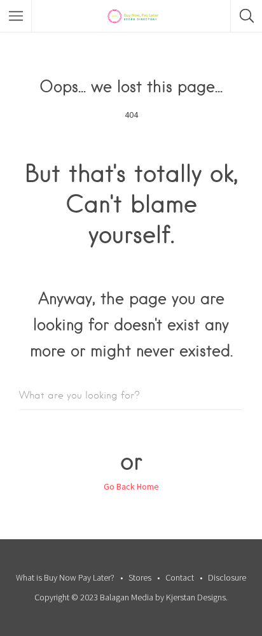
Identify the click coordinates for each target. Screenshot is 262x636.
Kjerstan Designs (196, 597)
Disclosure (227, 577)
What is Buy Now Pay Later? (65, 577)
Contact (179, 577)
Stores (139, 577)
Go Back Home (131, 486)
